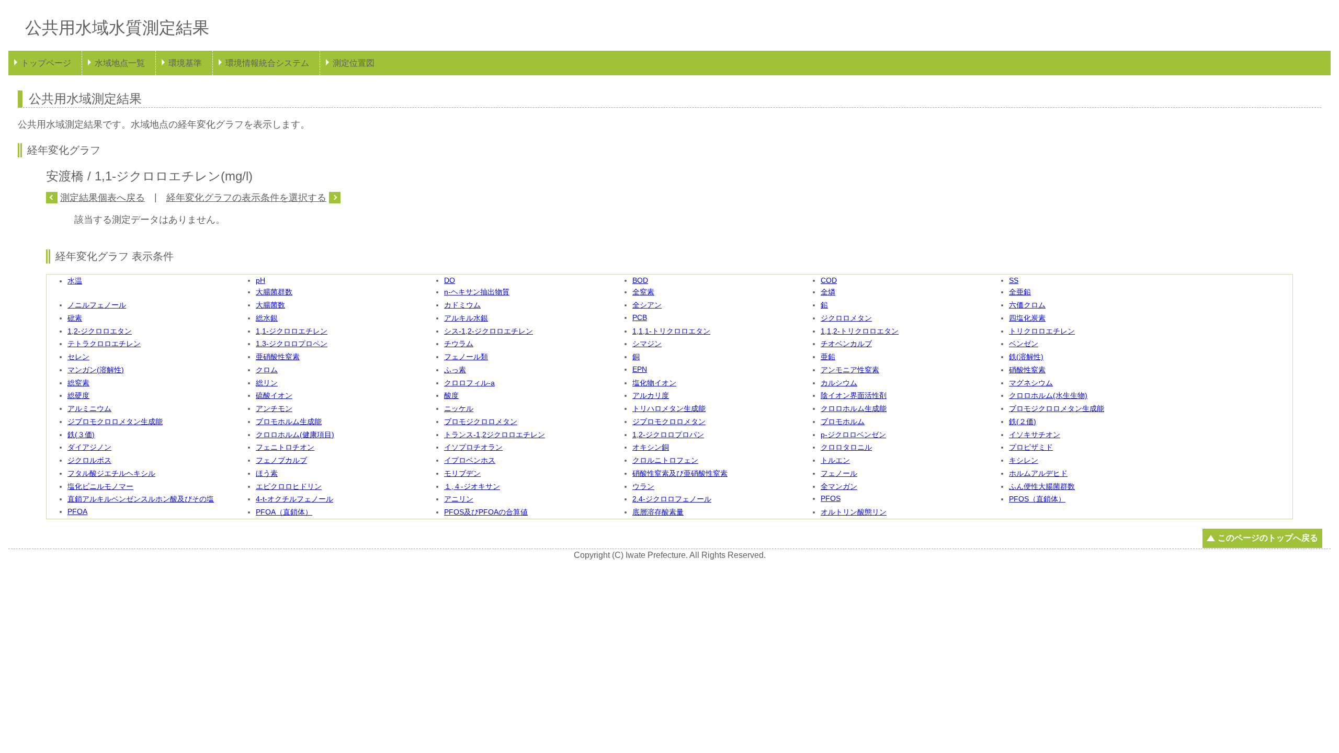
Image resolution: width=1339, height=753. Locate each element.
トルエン (835, 460)
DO (449, 280)
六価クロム (1027, 305)
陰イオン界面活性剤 (854, 395)
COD (829, 280)
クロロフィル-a (469, 383)
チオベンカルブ (846, 343)
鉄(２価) (1022, 421)
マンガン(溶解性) (95, 370)
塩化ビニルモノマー (100, 486)
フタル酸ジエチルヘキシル (111, 473)
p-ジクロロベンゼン (853, 434)
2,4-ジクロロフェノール (671, 499)
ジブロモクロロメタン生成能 (115, 421)
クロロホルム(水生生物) (1048, 395)
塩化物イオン (654, 383)
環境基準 (185, 63)
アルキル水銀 (466, 318)
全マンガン (839, 486)
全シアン (647, 305)
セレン (78, 356)
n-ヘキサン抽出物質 (476, 292)
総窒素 (78, 383)
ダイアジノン (89, 447)
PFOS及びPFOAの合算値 (486, 512)
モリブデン (462, 473)
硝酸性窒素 (1027, 370)
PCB (639, 317)
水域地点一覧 (120, 63)
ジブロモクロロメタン (669, 421)
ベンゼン (1023, 343)
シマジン (647, 343)
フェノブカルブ (281, 460)
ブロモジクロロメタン (480, 421)
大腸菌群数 (274, 292)
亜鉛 (828, 356)
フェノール (839, 473)
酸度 (451, 395)
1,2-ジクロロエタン (99, 331)
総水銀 (267, 318)
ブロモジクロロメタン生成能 (1056, 408)
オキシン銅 (650, 447)
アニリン (458, 499)
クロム (267, 370)
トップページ (46, 63)
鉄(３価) (81, 434)
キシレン (1023, 460)
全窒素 (643, 292)
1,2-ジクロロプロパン (668, 434)
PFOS (831, 498)
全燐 (828, 292)
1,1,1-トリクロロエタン (671, 331)
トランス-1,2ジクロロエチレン (494, 434)
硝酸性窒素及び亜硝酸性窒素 (680, 473)
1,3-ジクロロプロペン (291, 343)
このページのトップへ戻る (1268, 537)
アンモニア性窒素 (850, 370)
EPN (639, 369)
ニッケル (458, 408)
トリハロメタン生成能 (669, 408)
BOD (640, 280)
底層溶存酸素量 (658, 512)
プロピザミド (1031, 447)
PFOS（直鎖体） (1037, 499)
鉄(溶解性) (1026, 356)
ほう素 (267, 473)
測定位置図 (354, 63)
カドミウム (462, 305)
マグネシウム (1031, 383)
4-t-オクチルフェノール (294, 499)
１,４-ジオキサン (472, 486)
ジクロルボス (89, 460)
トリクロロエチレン (1042, 331)
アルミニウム (89, 408)
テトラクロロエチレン (104, 343)
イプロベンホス (469, 460)
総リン (267, 383)
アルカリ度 (650, 395)
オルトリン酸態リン (854, 512)
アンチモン (274, 408)
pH (260, 280)
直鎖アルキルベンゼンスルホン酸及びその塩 (140, 499)
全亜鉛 (1020, 292)
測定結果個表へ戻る (102, 197)
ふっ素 (455, 370)
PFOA (77, 511)
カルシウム (839, 383)
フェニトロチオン (285, 447)
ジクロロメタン (846, 318)
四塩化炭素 (1027, 318)
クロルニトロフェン (665, 460)
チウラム (458, 343)
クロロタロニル (846, 447)
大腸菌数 (270, 305)
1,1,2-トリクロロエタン (860, 331)
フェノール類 (466, 356)
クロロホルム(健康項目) (295, 434)
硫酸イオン (274, 395)
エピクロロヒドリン (289, 486)
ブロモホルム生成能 (289, 421)
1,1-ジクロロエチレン (291, 331)
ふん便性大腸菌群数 (1042, 486)
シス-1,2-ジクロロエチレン (488, 331)
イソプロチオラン (473, 447)
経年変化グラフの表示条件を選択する (246, 197)
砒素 (74, 318)
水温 (74, 281)
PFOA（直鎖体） (284, 512)
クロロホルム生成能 (854, 408)
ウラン (643, 486)
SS (1013, 280)
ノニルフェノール (96, 305)
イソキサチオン (1034, 434)
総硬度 (78, 395)
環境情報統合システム (267, 63)
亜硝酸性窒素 (278, 356)
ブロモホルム (843, 421)
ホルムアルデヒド (1038, 473)
